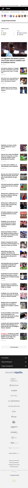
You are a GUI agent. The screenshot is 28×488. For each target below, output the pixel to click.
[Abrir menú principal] (26, 8)
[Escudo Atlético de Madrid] (5, 16)
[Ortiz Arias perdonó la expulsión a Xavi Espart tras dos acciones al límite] (23, 187)
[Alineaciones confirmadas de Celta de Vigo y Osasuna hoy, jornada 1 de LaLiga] (23, 205)
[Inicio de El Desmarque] (2, 8)
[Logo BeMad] (14, 422)
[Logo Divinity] (14, 396)
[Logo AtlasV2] (14, 443)
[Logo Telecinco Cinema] (14, 432)
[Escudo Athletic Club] (2, 16)
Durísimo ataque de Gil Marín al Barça (10, 5)
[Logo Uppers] (14, 427)
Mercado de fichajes (15, 11)
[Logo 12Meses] (14, 438)
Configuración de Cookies (14, 464)
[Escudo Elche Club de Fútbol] (13, 16)
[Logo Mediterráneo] (14, 453)
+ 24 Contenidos (14, 347)
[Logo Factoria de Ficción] (14, 406)
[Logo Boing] (14, 411)
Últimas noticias (5, 11)
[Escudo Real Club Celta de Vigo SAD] (8, 16)
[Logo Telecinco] (14, 385)
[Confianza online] (14, 482)
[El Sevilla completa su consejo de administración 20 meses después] (23, 214)
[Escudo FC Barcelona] (19, 16)
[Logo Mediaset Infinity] (14, 380)
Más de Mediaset (6, 362)
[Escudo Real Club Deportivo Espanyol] (16, 16)
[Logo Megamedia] (14, 475)
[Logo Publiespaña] (14, 448)
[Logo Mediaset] (14, 373)
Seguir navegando (7, 366)
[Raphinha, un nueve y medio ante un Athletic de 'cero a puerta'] (23, 147)
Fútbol (8, 8)
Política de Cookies (14, 466)
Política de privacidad (14, 462)
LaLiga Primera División (8, 21)
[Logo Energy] (14, 417)
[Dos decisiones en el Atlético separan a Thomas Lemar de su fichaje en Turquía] (23, 286)
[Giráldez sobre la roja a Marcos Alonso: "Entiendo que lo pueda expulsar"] (23, 90)
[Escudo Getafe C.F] (22, 16)
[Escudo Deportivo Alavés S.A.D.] (11, 16)
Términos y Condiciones (14, 460)
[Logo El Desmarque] (14, 401)
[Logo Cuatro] (14, 390)
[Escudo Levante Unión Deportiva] (25, 16)
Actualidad (4, 358)
